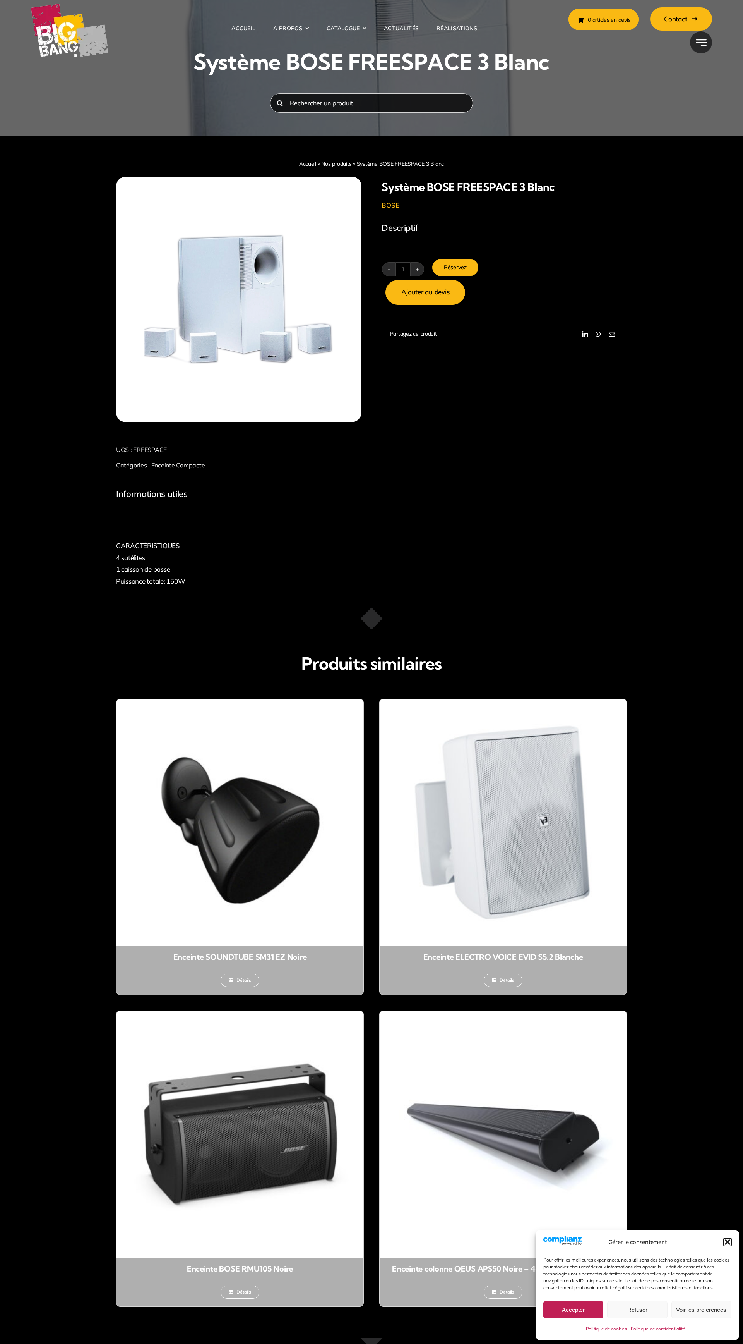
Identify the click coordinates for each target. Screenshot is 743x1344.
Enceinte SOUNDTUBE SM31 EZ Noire (240, 957)
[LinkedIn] (585, 334)
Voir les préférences (701, 1309)
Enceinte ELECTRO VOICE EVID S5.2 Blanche (503, 957)
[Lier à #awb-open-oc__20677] (701, 42)
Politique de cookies (606, 1329)
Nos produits (336, 163)
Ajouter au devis (425, 292)
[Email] (612, 334)
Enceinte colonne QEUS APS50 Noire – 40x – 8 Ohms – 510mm (503, 1269)
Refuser (637, 1309)
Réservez (455, 267)
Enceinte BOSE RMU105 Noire (240, 1269)
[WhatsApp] (598, 334)
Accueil (307, 163)
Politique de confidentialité (658, 1329)
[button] (727, 1242)
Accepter (573, 1309)
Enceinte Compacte (178, 465)
